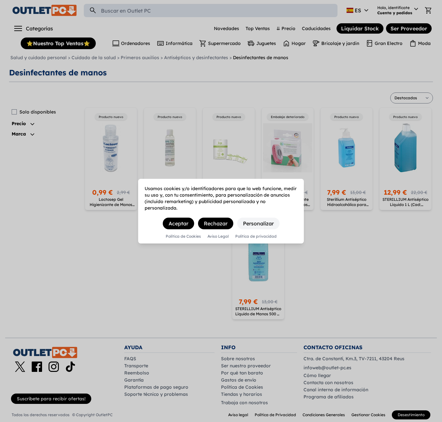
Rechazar (215, 223)
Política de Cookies (183, 236)
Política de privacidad (256, 236)
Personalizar (258, 223)
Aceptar (178, 223)
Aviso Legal (218, 236)
